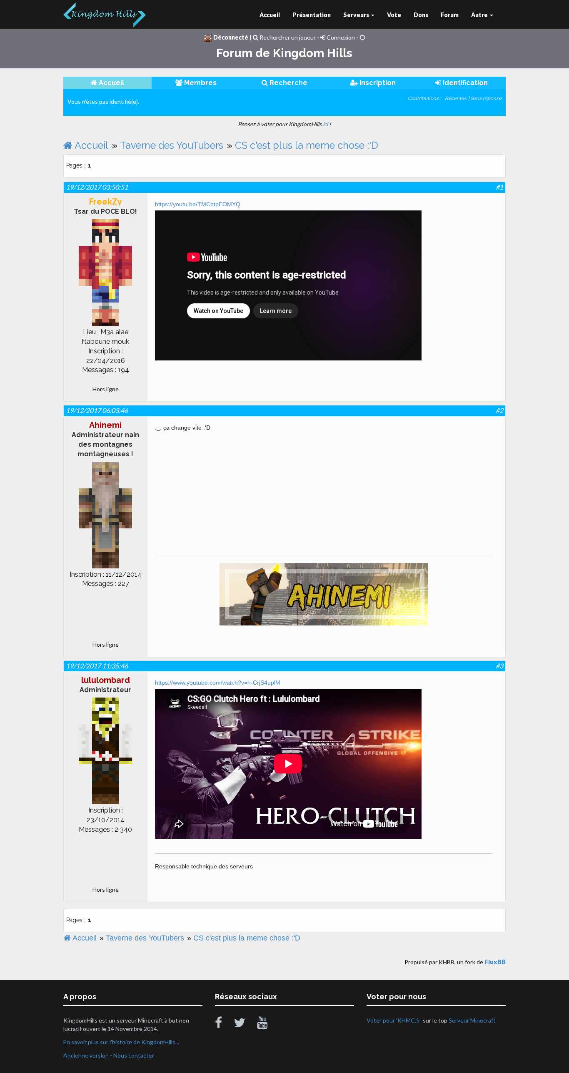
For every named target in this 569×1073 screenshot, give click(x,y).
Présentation (311, 14)
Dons (421, 14)
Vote (394, 14)
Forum (450, 14)
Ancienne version (86, 1055)
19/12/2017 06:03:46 (97, 410)
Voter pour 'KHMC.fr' (395, 1020)
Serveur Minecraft (472, 1020)
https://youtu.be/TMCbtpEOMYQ (197, 204)
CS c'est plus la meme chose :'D (306, 145)
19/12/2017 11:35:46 (97, 666)
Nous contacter (133, 1055)
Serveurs (356, 14)
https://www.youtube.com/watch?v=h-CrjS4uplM (217, 682)
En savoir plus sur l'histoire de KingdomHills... (121, 1041)
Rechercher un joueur (287, 37)
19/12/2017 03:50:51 (97, 187)
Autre (480, 14)
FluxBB (495, 961)
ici (325, 124)
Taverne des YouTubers (171, 145)
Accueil (270, 14)
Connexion (340, 37)
